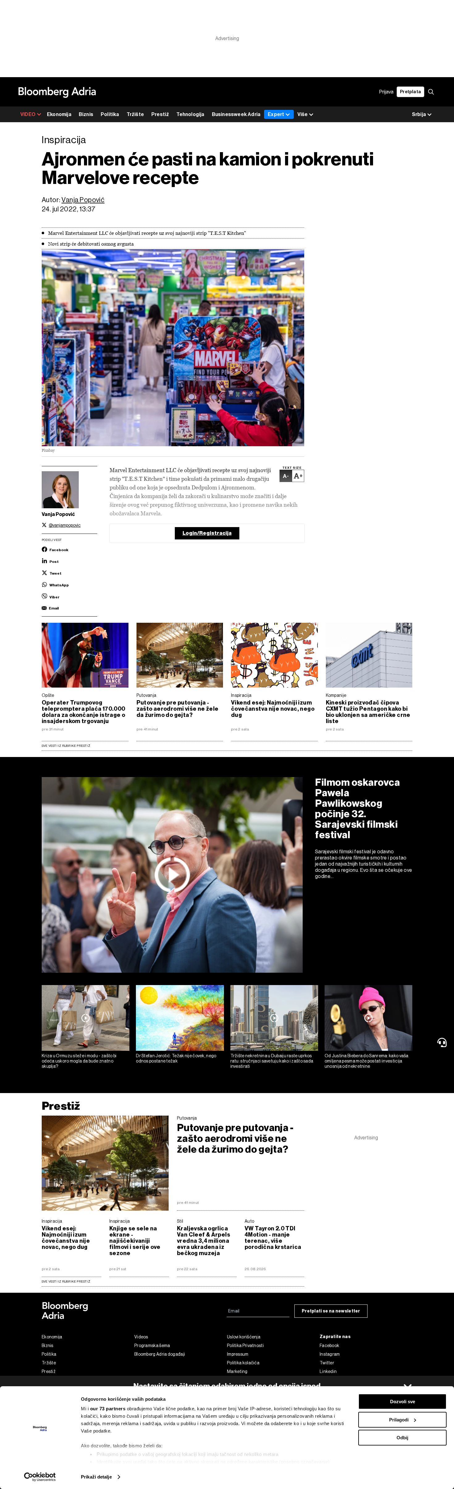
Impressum (238, 1354)
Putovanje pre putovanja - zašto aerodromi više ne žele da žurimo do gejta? (178, 709)
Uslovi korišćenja (243, 1336)
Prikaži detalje (96, 1476)
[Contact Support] (443, 1042)
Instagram (330, 1354)
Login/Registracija (207, 533)
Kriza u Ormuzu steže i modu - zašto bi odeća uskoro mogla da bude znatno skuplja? (79, 1061)
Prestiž (160, 114)
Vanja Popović (82, 200)
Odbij (402, 1437)
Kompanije (336, 695)
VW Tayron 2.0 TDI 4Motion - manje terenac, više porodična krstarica (273, 1237)
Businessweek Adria (236, 114)
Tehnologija (190, 114)
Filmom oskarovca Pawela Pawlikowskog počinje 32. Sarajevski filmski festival (357, 808)
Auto (249, 1221)
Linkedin (328, 1371)
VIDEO (28, 114)
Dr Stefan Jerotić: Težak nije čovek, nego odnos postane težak (176, 1058)
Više (302, 114)
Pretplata (410, 91)
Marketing (237, 1371)
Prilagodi (399, 1419)
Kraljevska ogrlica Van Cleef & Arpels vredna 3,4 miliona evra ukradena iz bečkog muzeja (203, 1240)
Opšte (48, 695)
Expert (276, 114)
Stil (180, 1221)
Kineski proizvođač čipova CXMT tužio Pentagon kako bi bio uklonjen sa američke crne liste (368, 712)
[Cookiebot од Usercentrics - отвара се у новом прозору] (40, 1477)
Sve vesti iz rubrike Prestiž (66, 745)
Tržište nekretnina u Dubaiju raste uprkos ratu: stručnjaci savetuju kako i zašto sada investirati (271, 1061)
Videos (141, 1336)
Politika (110, 114)
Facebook (329, 1345)
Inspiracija (241, 695)
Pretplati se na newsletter (331, 1311)
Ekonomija (59, 114)
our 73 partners (108, 1408)
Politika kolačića (243, 1362)
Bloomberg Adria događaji (159, 1354)
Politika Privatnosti (245, 1345)
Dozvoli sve (402, 1401)
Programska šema (152, 1345)
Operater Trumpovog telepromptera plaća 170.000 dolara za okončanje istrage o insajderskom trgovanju (83, 712)
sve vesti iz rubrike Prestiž (66, 1281)
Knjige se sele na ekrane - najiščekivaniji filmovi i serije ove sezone (135, 1240)
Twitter (327, 1362)
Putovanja (147, 695)
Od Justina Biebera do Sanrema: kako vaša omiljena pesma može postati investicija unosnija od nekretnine (367, 1061)
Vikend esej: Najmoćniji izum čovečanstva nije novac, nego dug (272, 709)
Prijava (386, 92)
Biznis (86, 114)
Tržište (135, 114)
